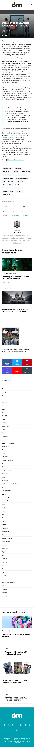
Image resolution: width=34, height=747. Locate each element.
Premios (4, 524)
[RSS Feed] (21, 725)
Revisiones (5, 548)
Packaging (4, 514)
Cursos (4, 429)
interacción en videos (20, 175)
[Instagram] (8, 725)
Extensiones (5, 450)
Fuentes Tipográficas (7, 460)
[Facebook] (4, 725)
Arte (3, 399)
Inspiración (5, 480)
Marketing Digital (6, 306)
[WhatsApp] (17, 729)
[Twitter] (25, 725)
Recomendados (6, 531)
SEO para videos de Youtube (15, 160)
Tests (3, 565)
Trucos (4, 575)
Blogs (3, 409)
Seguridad (4, 552)
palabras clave (20, 181)
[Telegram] (17, 725)
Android (4, 392)
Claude (4, 419)
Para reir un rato (6, 518)
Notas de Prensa (6, 501)
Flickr (3, 453)
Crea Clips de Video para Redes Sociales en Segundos (15, 681)
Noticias (4, 504)
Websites (4, 592)
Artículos (4, 402)
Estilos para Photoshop (8, 443)
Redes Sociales (6, 541)
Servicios (4, 558)
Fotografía (5, 456)
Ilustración (5, 473)
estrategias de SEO (25, 171)
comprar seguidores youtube (10, 137)
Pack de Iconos (6, 511)
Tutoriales (4, 579)
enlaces (16, 171)
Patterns (4, 521)
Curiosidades (5, 426)
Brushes (4, 412)
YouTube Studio (6, 194)
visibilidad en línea (17, 188)
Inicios (3, 477)
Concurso (4, 422)
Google (4, 467)
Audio (3, 406)
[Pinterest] (12, 725)
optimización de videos (8, 181)
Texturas (4, 569)
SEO (7, 19)
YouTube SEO (19, 191)
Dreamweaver (6, 436)
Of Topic (4, 507)
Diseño (4, 433)
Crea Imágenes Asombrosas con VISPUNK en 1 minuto (15, 278)
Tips (3, 572)
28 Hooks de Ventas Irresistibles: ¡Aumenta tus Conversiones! (15, 310)
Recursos (4, 535)
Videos (3, 19)
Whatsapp (4, 596)
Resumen (4, 545)
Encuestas (4, 439)
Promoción (5, 528)
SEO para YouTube (7, 184)
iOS (3, 487)
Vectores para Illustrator (8, 582)
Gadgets (4, 463)
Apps (3, 395)
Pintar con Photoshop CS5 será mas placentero (16, 699)
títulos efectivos (18, 184)
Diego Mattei (9, 30)
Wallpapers (5, 589)
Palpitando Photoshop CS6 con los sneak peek (16, 653)
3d (2, 388)
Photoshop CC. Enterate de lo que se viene (16, 635)
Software (4, 562)
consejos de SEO (7, 171)
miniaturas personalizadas (22, 178)
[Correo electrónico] (29, 725)
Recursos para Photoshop (9, 538)
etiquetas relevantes (7, 175)
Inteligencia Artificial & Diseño (9, 273)
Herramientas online (7, 470)
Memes (4, 494)
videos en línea (6, 188)
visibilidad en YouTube (8, 191)
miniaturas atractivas (8, 178)
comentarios (18, 168)
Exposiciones (5, 446)
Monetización (5, 497)
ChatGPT (4, 416)
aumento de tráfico (7, 168)
